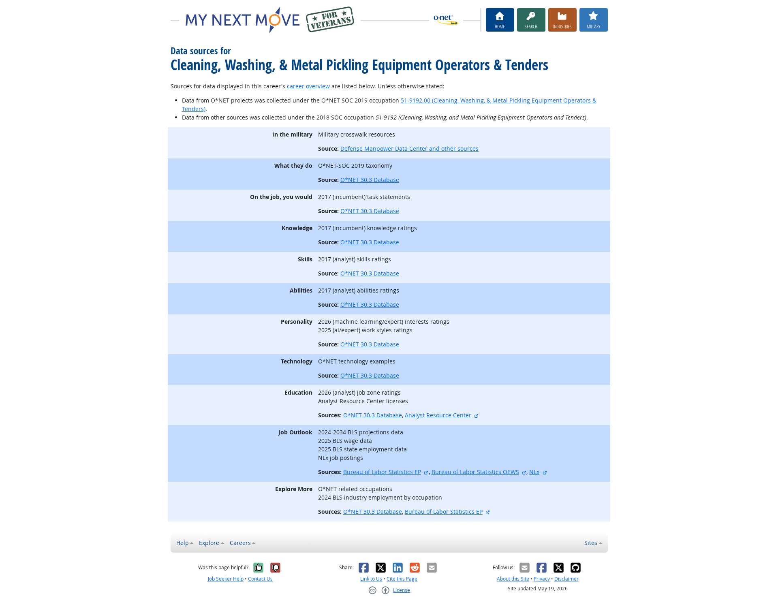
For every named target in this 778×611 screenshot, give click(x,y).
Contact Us (260, 578)
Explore (209, 543)
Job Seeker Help (226, 578)
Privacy (542, 578)
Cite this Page (402, 578)
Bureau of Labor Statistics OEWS (475, 472)
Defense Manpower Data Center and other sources (409, 148)
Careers (240, 543)
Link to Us (371, 578)
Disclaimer (566, 578)
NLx (534, 472)
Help (182, 543)
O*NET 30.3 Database (369, 180)
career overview (308, 86)
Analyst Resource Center (438, 415)
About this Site (513, 578)
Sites (590, 543)
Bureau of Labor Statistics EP (382, 472)
